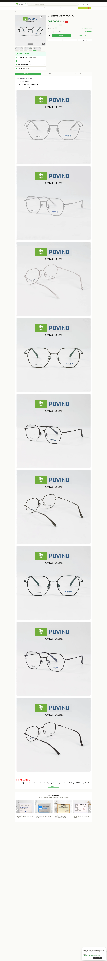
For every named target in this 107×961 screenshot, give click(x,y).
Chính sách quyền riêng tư (95, 955)
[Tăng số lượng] (59, 32)
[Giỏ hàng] (90, 4)
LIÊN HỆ (61, 8)
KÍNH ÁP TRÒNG (45, 8)
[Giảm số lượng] (54, 32)
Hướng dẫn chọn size (87, 28)
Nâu (64, 25)
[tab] (17, 49)
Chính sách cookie (86, 955)
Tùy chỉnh (89, 957)
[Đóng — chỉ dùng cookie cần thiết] (104, 949)
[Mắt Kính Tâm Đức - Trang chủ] (21, 4)
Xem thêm (53, 786)
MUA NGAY (61, 35)
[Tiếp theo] (90, 809)
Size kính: (51, 28)
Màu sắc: (51, 25)
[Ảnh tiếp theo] (44, 30)
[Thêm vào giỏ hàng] (49, 35)
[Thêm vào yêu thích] (41, 17)
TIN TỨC (54, 8)
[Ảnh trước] (17, 30)
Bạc (56, 25)
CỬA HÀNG (83, 35)
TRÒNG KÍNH (28, 8)
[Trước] (16, 809)
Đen (60, 25)
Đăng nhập (85, 4)
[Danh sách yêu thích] (81, 4)
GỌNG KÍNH (19, 8)
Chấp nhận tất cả (97, 957)
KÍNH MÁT (36, 8)
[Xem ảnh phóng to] (44, 17)
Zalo (84, 0)
